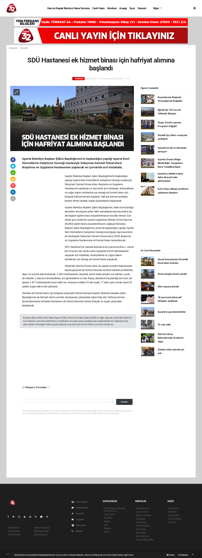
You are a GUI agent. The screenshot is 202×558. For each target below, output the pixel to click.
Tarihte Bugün (143, 525)
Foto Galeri (81, 502)
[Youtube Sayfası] (26, 516)
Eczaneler (141, 519)
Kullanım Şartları (42, 527)
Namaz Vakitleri (143, 515)
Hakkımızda (13, 527)
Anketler (172, 512)
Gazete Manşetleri (145, 539)
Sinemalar (141, 529)
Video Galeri (81, 507)
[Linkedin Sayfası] (31, 516)
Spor (132, 8)
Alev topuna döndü (168, 286)
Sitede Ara (173, 508)
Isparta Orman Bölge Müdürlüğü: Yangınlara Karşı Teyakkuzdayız (170, 163)
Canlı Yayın (98, 8)
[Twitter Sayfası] (14, 516)
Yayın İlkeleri (14, 531)
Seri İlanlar (141, 532)
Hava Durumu (142, 508)
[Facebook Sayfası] (9, 516)
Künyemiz (81, 525)
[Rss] (37, 516)
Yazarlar (79, 513)
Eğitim (107, 531)
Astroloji (172, 522)
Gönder (124, 402)
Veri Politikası (14, 534)
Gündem (112, 8)
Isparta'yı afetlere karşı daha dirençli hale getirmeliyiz (170, 177)
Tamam (184, 555)
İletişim (79, 531)
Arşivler (80, 519)
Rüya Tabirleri (174, 519)
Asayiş (123, 8)
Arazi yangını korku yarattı (172, 274)
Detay (171, 555)
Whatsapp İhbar (41, 531)
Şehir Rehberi (142, 536)
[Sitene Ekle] (48, 516)
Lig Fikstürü (141, 522)
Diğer (156, 8)
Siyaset (142, 8)
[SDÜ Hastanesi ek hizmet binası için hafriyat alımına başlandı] (72, 118)
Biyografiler (174, 515)
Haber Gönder (41, 534)
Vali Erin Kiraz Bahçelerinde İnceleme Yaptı (171, 338)
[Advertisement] (43, 222)
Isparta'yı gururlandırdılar (172, 311)
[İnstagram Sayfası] (20, 516)
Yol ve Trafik (142, 512)
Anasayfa (13, 48)
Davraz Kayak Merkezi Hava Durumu (68, 8)
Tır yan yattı (164, 324)
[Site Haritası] (42, 516)
